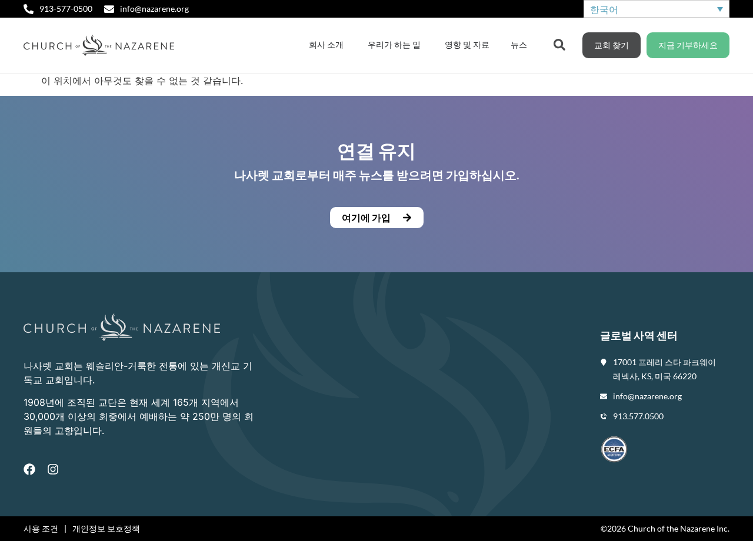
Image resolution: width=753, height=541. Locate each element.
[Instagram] (53, 469)
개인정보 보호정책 (106, 528)
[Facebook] (29, 469)
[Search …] (559, 43)
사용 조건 (41, 528)
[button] (376, 217)
